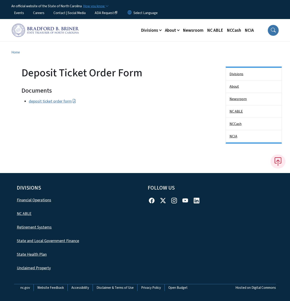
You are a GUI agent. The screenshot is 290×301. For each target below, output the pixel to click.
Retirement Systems (34, 227)
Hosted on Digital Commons (255, 287)
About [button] (170, 30)
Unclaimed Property (34, 268)
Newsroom (193, 30)
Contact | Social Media (69, 12)
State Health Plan (32, 254)
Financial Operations (34, 200)
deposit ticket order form (50, 101)
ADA (104, 12)
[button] (273, 30)
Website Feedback (50, 287)
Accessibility (80, 287)
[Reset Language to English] (130, 13)
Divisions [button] (149, 30)
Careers (38, 12)
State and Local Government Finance (48, 241)
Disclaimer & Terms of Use (115, 287)
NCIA (249, 30)
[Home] (45, 25)
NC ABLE (215, 30)
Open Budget (178, 287)
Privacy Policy (151, 287)
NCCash (234, 30)
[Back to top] (278, 161)
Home (15, 52)
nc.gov (25, 287)
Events (19, 12)
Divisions (236, 74)
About (234, 86)
